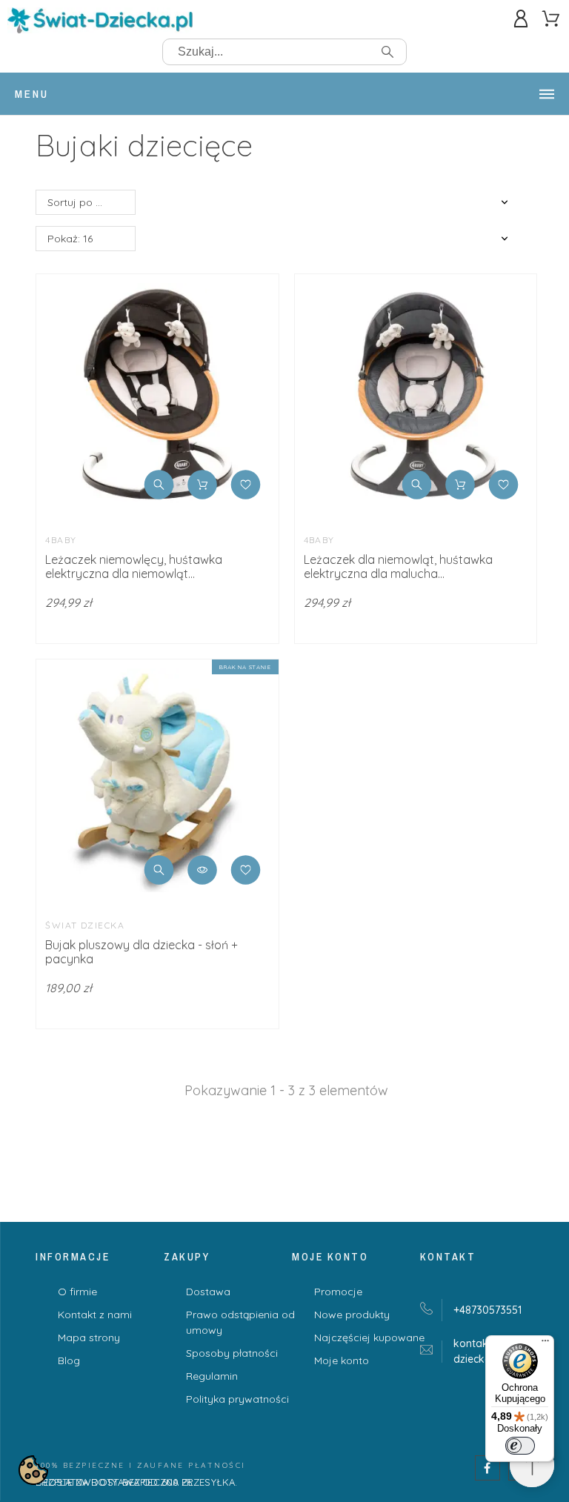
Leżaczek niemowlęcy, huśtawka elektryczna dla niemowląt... (133, 566)
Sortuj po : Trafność (91, 202)
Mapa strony (89, 1337)
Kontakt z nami (95, 1314)
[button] (159, 484)
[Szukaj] (387, 52)
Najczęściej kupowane (369, 1337)
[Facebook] (487, 1468)
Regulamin (212, 1376)
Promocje (338, 1291)
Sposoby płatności (232, 1353)
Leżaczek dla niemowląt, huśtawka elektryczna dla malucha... (398, 566)
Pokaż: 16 (70, 238)
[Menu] (545, 1344)
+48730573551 (487, 1310)
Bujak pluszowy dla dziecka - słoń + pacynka (141, 951)
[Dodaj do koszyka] (202, 484)
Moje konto (341, 1360)
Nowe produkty (352, 1314)
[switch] (520, 1446)
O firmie (77, 1291)
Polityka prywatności (237, 1399)
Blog (69, 1360)
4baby (60, 539)
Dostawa (208, 1291)
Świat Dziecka (84, 925)
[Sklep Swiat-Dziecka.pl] (100, 23)
